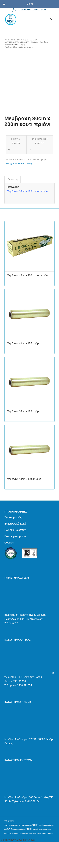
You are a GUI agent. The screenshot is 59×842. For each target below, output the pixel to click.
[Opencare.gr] (24, 19)
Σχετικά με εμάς (13, 517)
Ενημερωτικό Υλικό (15, 523)
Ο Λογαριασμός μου (32, 9)
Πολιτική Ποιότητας (15, 530)
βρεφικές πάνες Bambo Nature (41, 833)
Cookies (9, 542)
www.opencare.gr (11, 825)
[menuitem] (29, 10)
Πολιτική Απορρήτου (15, 536)
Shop (7, 36)
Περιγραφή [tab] (12, 179)
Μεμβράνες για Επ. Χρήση (19, 163)
